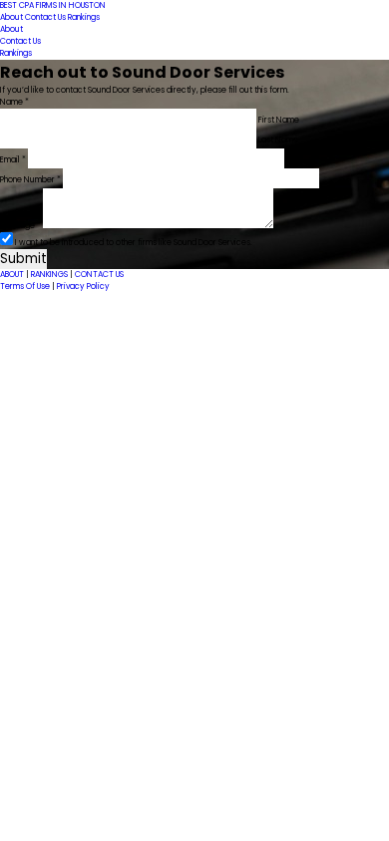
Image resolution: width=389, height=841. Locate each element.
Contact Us (46, 17)
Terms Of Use (26, 286)
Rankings (84, 17)
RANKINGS (50, 274)
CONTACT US (99, 274)
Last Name (278, 140)
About (12, 17)
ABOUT (13, 274)
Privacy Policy (83, 286)
